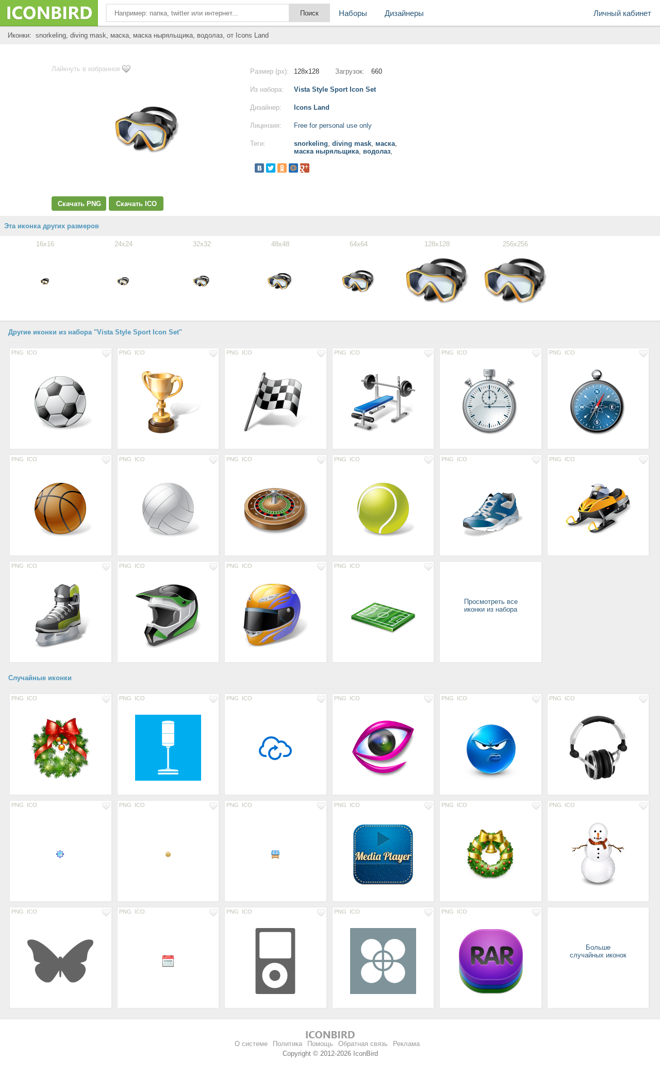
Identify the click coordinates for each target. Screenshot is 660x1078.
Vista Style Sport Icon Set (335, 89)
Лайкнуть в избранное (86, 69)
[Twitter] (270, 168)
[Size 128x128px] (60, 401)
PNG (17, 352)
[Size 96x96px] (490, 854)
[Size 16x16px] (60, 854)
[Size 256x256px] (598, 747)
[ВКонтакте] (259, 168)
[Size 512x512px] (168, 747)
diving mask (351, 143)
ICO (32, 352)
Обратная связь (363, 1044)
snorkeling (311, 143)
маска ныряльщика (326, 151)
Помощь (320, 1044)
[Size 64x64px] (275, 747)
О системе (251, 1044)
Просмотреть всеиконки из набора (491, 605)
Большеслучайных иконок (598, 951)
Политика (287, 1044)
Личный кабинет (622, 13)
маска (385, 143)
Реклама (406, 1044)
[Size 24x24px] (168, 960)
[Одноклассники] (282, 168)
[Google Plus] (304, 168)
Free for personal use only (333, 125)
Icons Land (311, 107)
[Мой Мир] (293, 168)
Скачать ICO (136, 204)
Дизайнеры (404, 13)
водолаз (376, 151)
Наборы (353, 13)
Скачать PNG (79, 204)
